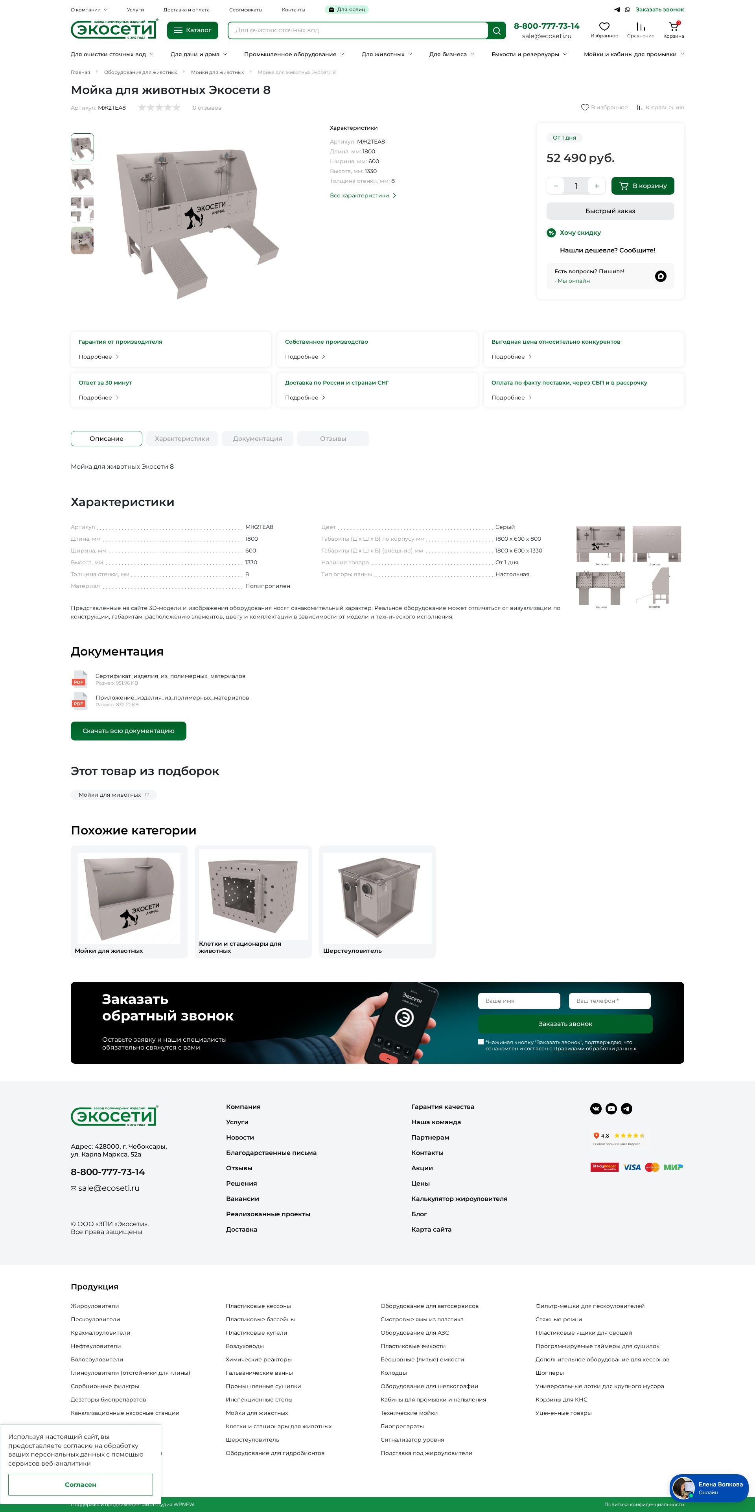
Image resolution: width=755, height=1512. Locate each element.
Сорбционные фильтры (105, 1386)
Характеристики (182, 438)
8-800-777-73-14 (547, 26)
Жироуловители (95, 1305)
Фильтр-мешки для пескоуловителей (590, 1305)
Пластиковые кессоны (258, 1305)
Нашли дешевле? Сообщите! (607, 250)
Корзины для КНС (561, 1399)
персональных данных (68, 1454)
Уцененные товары (564, 1412)
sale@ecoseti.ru (547, 36)
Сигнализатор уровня (412, 1439)
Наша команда (436, 1122)
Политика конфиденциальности (644, 1504)
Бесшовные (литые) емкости (422, 1359)
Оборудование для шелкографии (430, 1386)
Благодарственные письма (271, 1153)
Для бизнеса (448, 54)
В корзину (650, 186)
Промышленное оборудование (290, 54)
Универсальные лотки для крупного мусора (600, 1386)
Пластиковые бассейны (260, 1319)
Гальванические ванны (259, 1372)
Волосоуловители (97, 1359)
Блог (419, 1214)
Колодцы (394, 1372)
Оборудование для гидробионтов (275, 1453)
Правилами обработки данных (594, 1048)
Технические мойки (409, 1412)
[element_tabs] (106, 438)
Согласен (80, 1484)
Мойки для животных (257, 1412)
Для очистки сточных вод (108, 54)
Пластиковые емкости (413, 1346)
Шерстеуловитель (252, 1439)
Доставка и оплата (187, 10)
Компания (243, 1107)
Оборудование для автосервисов (430, 1305)
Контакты (293, 10)
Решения (241, 1183)
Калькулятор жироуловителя (459, 1199)
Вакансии (242, 1199)
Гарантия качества (443, 1107)
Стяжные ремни (559, 1319)
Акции (422, 1168)
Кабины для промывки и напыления (433, 1399)
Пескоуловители (95, 1319)
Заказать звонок (660, 9)
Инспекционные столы (259, 1399)
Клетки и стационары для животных (278, 1426)
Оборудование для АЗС (415, 1332)
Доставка (242, 1229)
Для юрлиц (351, 9)
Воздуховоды (245, 1346)
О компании (86, 10)
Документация (257, 438)
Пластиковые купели (256, 1332)
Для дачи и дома (195, 54)
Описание (106, 438)
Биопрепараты (402, 1426)
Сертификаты (245, 10)
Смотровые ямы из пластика (422, 1319)
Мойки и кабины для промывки (630, 54)
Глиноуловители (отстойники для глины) (130, 1372)
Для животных (383, 54)
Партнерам (430, 1137)
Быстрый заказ (610, 211)
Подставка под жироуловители (427, 1453)
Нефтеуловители (96, 1346)
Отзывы (333, 438)
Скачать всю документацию (129, 731)
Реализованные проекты (268, 1214)
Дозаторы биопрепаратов (108, 1399)
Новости (240, 1137)
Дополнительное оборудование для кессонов (603, 1359)
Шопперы (550, 1372)
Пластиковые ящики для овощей (584, 1332)
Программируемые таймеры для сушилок (597, 1346)
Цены (420, 1183)
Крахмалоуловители (101, 1332)
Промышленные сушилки (263, 1386)
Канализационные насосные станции (125, 1412)
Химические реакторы (259, 1359)
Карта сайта (431, 1229)
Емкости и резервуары (525, 54)
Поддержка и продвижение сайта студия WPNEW (132, 1504)
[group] (129, 901)
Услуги (135, 10)
